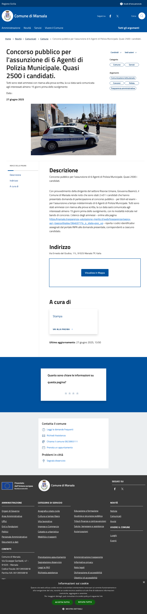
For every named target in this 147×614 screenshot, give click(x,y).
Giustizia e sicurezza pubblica (88, 516)
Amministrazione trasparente (88, 557)
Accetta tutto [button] (62, 602)
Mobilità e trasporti (47, 536)
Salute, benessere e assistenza (89, 526)
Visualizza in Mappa (95, 272)
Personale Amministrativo (14, 536)
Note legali (79, 567)
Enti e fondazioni (10, 526)
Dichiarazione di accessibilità (88, 572)
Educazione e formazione (86, 511)
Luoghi (113, 535)
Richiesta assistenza (48, 572)
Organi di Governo (10, 511)
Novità (18, 38)
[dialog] (73, 596)
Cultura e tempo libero (49, 516)
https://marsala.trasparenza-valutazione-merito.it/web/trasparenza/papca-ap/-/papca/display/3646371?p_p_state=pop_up (90, 221)
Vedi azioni (129, 52)
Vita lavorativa (45, 521)
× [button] (144, 582)
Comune (44, 38)
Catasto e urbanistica (48, 531)
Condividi (115, 52)
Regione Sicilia (9, 3)
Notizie (113, 511)
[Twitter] (116, 16)
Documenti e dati (10, 542)
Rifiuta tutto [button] (85, 602)
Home (8, 38)
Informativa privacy (83, 562)
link (101, 596)
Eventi (113, 540)
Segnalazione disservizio (50, 562)
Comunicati (30, 38)
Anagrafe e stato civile (49, 511)
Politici (5, 531)
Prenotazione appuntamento (52, 557)
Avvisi (113, 521)
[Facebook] (109, 16)
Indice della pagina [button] (18, 165)
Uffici (4, 521)
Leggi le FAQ (44, 567)
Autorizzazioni (81, 531)
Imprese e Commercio (48, 526)
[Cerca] (141, 15)
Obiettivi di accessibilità (85, 577)
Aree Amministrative (12, 516)
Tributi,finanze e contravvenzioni (90, 521)
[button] (73, 609)
